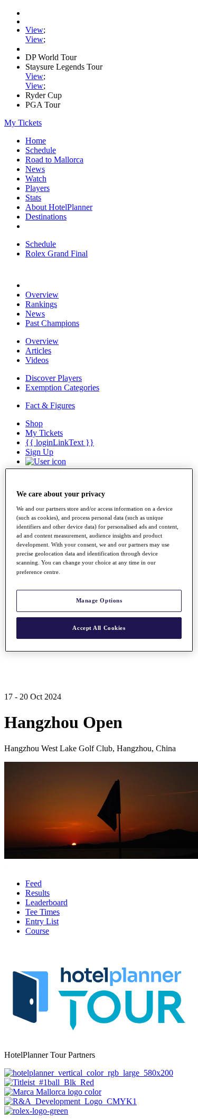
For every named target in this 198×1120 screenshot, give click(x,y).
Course (37, 930)
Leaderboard (46, 902)
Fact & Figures (50, 405)
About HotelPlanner (58, 207)
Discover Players (53, 378)
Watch (35, 178)
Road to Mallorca (54, 159)
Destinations (46, 216)
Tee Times (42, 911)
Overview (42, 294)
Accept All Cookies (98, 628)
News (35, 169)
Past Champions (52, 323)
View (34, 29)
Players (37, 188)
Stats (33, 197)
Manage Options (99, 600)
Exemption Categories (62, 387)
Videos (37, 360)
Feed (33, 883)
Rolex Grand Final (56, 253)
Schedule (40, 150)
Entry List (42, 921)
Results (37, 892)
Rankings (41, 304)
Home (35, 140)
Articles (38, 350)
